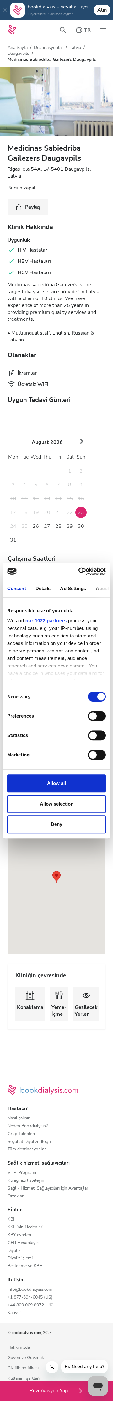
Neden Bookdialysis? (28, 1126)
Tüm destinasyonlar (27, 1149)
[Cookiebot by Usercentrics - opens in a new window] (80, 571)
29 (70, 526)
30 (81, 526)
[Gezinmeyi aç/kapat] (103, 30)
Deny (56, 824)
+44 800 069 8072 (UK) (31, 1305)
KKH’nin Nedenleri (25, 1227)
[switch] (97, 716)
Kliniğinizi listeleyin (26, 1180)
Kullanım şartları (24, 1378)
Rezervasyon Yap (49, 1390)
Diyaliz (14, 1250)
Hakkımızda (19, 1347)
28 (58, 526)
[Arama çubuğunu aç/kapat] (63, 30)
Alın (102, 10)
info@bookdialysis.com (30, 1289)
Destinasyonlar (48, 47)
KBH (12, 1219)
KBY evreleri (19, 1235)
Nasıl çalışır (19, 1118)
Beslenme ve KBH (25, 1266)
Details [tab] (43, 588)
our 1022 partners (46, 620)
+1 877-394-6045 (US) (30, 1297)
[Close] (5, 10)
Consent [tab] (16, 588)
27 (47, 526)
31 (13, 540)
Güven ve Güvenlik (26, 1358)
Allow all (56, 783)
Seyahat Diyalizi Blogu (29, 1141)
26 (36, 526)
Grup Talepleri (21, 1134)
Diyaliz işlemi (20, 1258)
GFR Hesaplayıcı (23, 1243)
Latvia (75, 47)
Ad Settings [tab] (73, 588)
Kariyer (14, 1312)
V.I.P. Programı (22, 1172)
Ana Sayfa (18, 47)
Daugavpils (18, 53)
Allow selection (56, 804)
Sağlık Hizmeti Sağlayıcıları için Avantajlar (48, 1188)
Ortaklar (16, 1196)
